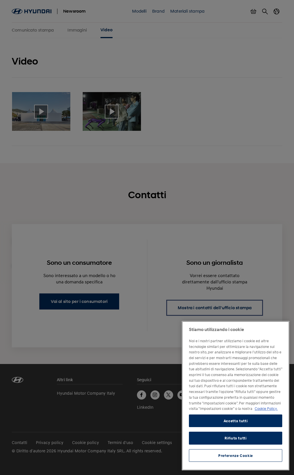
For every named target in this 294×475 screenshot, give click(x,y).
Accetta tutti (236, 420)
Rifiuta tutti (236, 438)
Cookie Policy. (266, 408)
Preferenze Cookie (235, 455)
